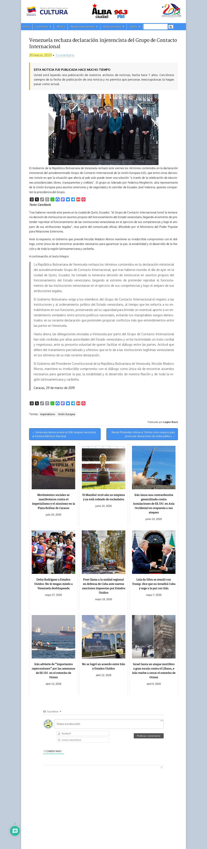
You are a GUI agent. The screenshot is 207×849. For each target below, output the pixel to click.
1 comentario (64, 55)
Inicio (26, 26)
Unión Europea (66, 414)
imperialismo (47, 414)
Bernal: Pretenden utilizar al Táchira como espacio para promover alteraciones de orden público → (143, 434)
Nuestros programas (83, 26)
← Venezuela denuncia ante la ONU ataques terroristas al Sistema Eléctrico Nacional (64, 434)
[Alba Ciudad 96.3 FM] (103, 11)
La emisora (42, 26)
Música (61, 26)
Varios (133, 26)
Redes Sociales (112, 26)
